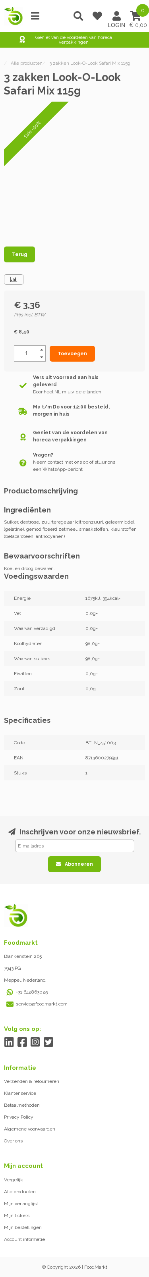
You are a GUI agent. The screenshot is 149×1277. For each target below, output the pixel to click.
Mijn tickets (16, 1215)
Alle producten (20, 1191)
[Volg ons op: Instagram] (35, 1042)
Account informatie (24, 1239)
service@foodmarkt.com (42, 1004)
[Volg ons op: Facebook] (22, 1042)
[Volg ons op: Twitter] (48, 1042)
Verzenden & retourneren (31, 1081)
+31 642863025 (32, 992)
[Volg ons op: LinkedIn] (9, 1042)
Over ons (13, 1141)
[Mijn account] (116, 16)
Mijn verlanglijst (21, 1203)
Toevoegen (72, 353)
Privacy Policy (18, 1117)
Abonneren (79, 864)
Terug (19, 254)
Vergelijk (13, 1180)
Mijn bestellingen (23, 1227)
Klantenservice (20, 1093)
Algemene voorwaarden (29, 1129)
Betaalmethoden (22, 1105)
